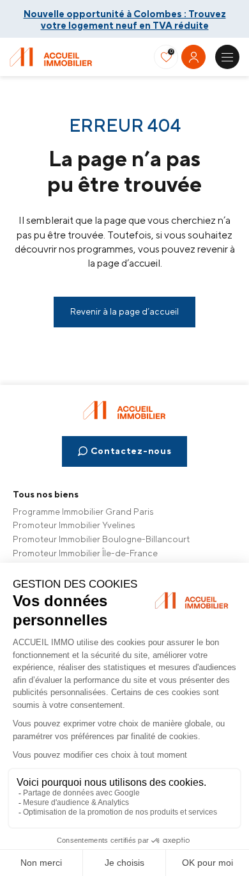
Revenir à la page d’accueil (124, 311)
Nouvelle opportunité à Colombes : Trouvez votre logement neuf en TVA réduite (125, 17)
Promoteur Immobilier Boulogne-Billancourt (101, 539)
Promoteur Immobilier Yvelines (74, 525)
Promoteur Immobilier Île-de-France (85, 553)
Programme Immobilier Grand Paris (83, 511)
